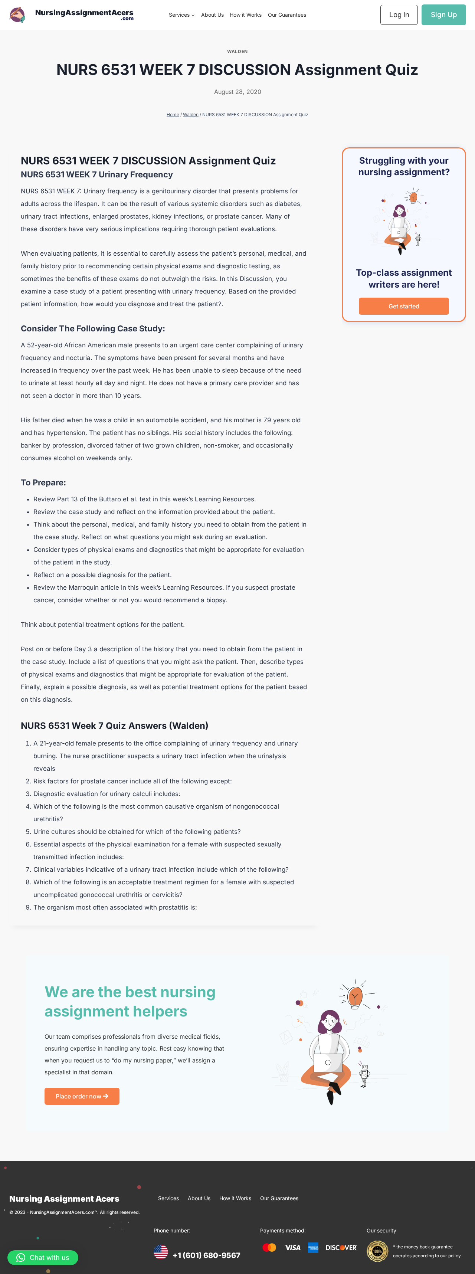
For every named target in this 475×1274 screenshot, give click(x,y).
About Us (212, 15)
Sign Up (444, 14)
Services (168, 1198)
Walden (237, 51)
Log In (399, 14)
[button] (42, 1257)
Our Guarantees (287, 15)
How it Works (246, 15)
